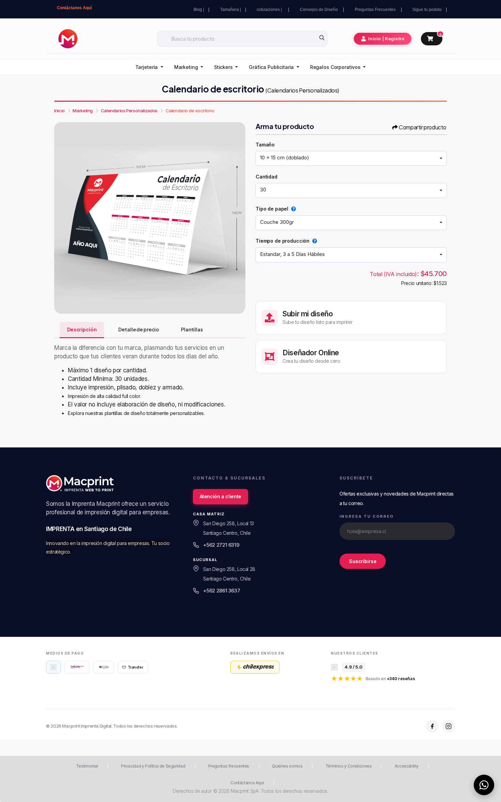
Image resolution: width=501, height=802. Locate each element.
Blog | (199, 9)
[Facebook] (432, 726)
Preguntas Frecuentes (376, 9)
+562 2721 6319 (221, 545)
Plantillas (192, 329)
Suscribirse (362, 561)
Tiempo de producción (282, 241)
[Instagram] (448, 726)
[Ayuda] (292, 209)
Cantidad (266, 177)
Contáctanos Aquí (74, 7)
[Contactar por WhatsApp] (484, 785)
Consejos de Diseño (319, 9)
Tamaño (265, 144)
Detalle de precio (138, 329)
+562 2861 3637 (221, 590)
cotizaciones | (270, 9)
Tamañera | (230, 9)
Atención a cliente (220, 496)
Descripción (81, 329)
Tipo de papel (272, 209)
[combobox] (351, 158)
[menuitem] (149, 67)
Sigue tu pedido (427, 9)
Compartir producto (422, 127)
